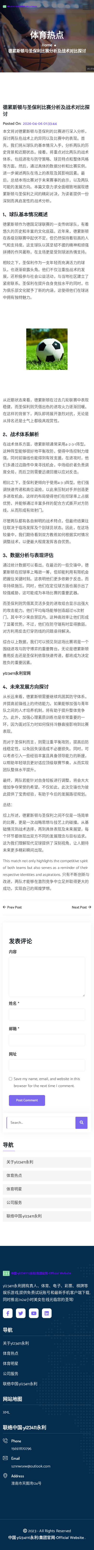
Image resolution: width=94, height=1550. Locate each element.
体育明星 (14, 1189)
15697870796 (21, 1448)
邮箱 (14, 1029)
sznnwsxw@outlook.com (30, 1466)
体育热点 (14, 1176)
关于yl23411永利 (20, 1162)
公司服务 (14, 1203)
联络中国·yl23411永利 (24, 1216)
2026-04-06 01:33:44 (40, 124)
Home (47, 45)
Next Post (79, 907)
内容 (13, 952)
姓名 (14, 1003)
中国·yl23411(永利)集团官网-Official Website (46, 1538)
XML (6, 1413)
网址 (13, 1054)
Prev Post (14, 907)
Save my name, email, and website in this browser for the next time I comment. (47, 1082)
